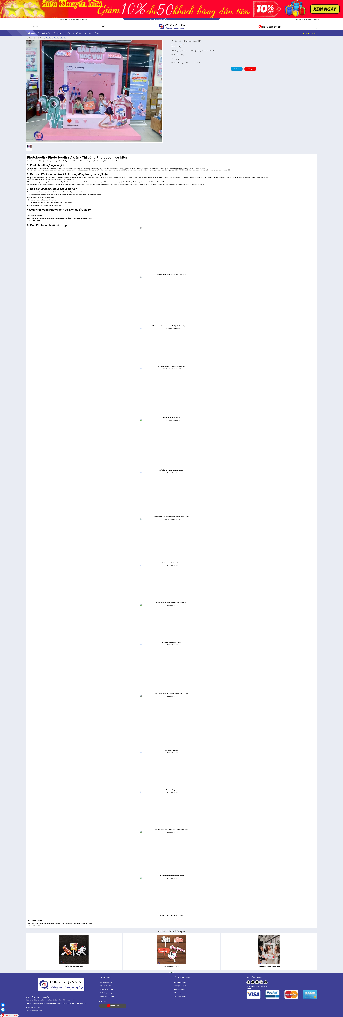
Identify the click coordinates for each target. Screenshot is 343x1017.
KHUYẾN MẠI (77, 33)
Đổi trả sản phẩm (178, 993)
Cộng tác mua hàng (105, 986)
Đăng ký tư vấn (310, 33)
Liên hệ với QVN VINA (106, 989)
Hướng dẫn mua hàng (180, 982)
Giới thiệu (46, 33)
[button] (169, 972)
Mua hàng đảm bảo (81, 19)
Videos (88, 33)
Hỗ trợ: (272, 26)
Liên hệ (96, 33)
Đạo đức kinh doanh (106, 982)
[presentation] (29, 953)
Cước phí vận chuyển (180, 996)
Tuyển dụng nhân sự (106, 993)
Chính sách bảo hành (180, 989)
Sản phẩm (57, 33)
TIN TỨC (67, 33)
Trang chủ (34, 33)
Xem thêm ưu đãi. (301, 19)
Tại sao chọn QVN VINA (67, 19)
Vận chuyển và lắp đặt (180, 986)
